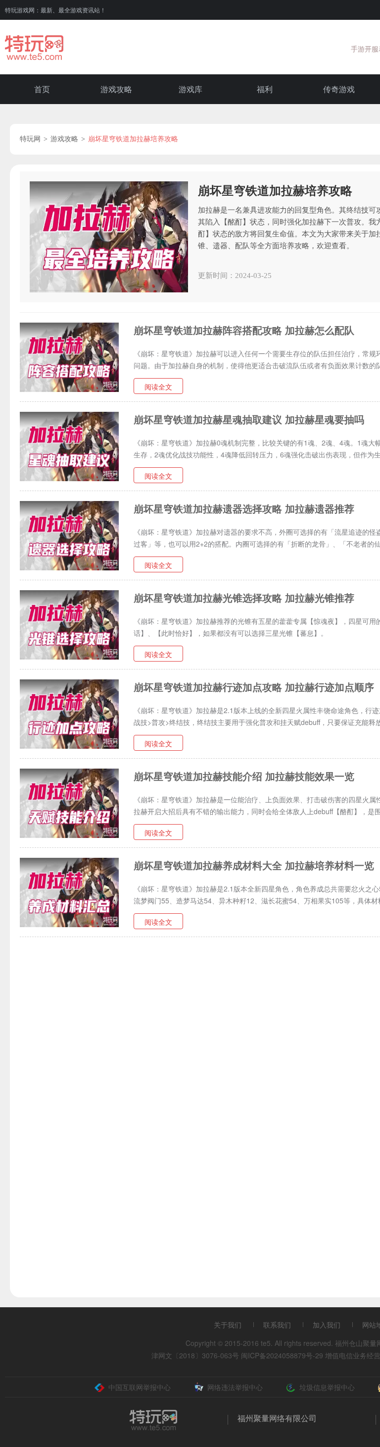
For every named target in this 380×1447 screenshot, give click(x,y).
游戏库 (190, 89)
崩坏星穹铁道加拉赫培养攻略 (133, 139)
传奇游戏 (339, 89)
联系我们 (277, 1325)
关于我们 (227, 1325)
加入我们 (326, 1325)
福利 (265, 89)
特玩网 (30, 139)
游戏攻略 (116, 89)
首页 (42, 89)
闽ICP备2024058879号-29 (282, 1355)
